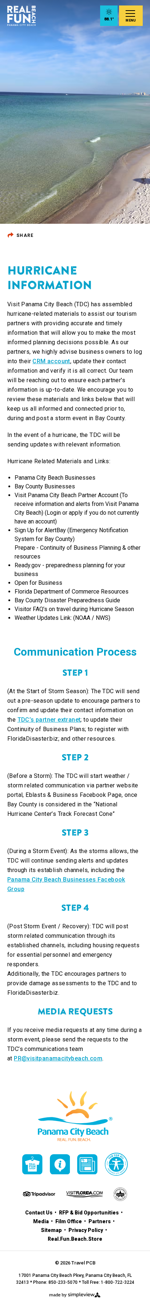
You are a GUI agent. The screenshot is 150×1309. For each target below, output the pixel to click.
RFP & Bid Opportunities (89, 1213)
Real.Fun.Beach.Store (75, 1239)
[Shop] (32, 1164)
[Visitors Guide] (60, 1164)
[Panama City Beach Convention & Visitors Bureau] (21, 15)
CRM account (51, 361)
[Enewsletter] (87, 1164)
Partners (100, 1221)
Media (41, 1221)
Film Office (69, 1221)
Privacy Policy (86, 1230)
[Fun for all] (116, 1164)
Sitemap (52, 1230)
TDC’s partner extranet (49, 719)
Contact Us (39, 1213)
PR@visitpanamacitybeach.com (58, 1058)
